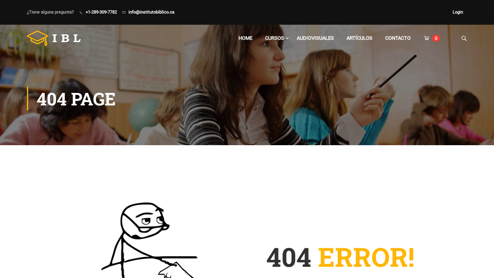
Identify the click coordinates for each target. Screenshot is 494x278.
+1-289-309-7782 (101, 12)
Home (245, 38)
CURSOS (274, 38)
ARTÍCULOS (359, 38)
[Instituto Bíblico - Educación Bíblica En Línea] (56, 38)
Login (458, 12)
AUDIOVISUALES (315, 38)
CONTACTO (398, 38)
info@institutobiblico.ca (151, 12)
